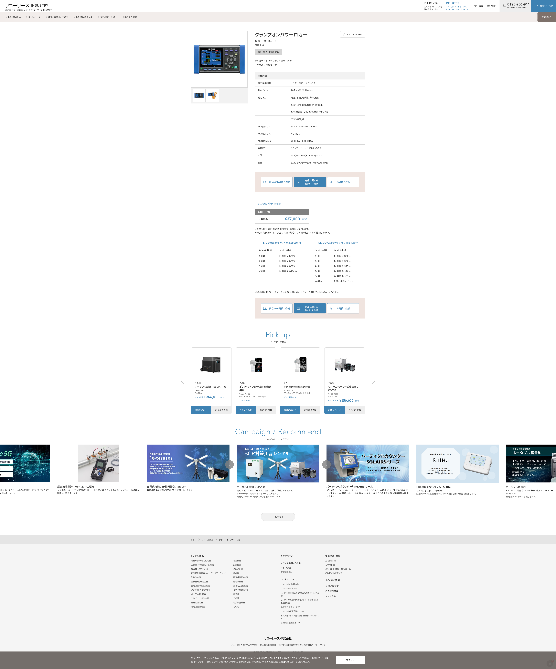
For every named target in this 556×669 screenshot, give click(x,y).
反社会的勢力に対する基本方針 (244, 644)
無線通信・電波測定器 (200, 585)
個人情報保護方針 (268, 644)
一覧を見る (278, 516)
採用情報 (491, 5)
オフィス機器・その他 (58, 16)
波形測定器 (196, 577)
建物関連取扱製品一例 (290, 622)
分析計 (236, 598)
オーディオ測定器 (198, 594)
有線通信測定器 (198, 606)
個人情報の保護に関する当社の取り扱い (295, 644)
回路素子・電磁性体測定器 (202, 564)
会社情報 (478, 5)
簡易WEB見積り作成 (279, 182)
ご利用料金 (330, 564)
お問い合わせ (546, 5)
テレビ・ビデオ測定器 (200, 598)
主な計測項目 (331, 560)
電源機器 (237, 560)
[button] (373, 381)
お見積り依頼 (343, 182)
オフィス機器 (286, 568)
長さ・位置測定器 (240, 589)
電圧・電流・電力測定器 (268, 52)
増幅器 (236, 573)
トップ (193, 539)
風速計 (236, 594)
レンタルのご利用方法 (290, 584)
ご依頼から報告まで (333, 573)
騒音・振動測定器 (240, 577)
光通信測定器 (197, 602)
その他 (236, 606)
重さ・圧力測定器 (240, 585)
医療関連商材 (286, 572)
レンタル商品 (14, 16)
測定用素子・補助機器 (200, 589)
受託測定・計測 (107, 16)
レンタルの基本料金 (289, 588)
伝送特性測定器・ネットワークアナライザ (208, 573)
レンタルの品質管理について (292, 611)
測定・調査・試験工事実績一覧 (338, 568)
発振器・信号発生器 (199, 581)
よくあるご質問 (130, 16)
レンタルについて (84, 16)
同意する (350, 660)
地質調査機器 (239, 602)
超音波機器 (238, 581)
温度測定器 (238, 568)
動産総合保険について (290, 607)
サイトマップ (320, 644)
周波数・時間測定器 (199, 568)
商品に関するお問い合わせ (311, 182)
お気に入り (547, 16)
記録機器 (237, 564)
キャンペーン (34, 16)
